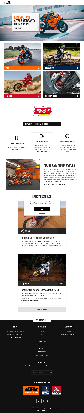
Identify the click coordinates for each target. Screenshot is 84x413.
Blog (42, 334)
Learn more (42, 213)
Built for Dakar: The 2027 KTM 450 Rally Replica (37, 238)
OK (42, 209)
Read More (61, 231)
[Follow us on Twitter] (38, 401)
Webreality (44, 410)
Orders (69, 331)
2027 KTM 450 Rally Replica (29, 243)
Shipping (42, 348)
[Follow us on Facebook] (43, 401)
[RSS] (48, 401)
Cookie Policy (42, 341)
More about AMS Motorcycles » (54, 185)
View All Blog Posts (42, 309)
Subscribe (51, 373)
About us (42, 338)
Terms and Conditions (42, 355)
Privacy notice (42, 351)
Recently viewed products (69, 334)
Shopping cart (78, 1)
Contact (42, 331)
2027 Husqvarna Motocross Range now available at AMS (40, 290)
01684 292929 (19, 143)
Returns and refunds (42, 345)
